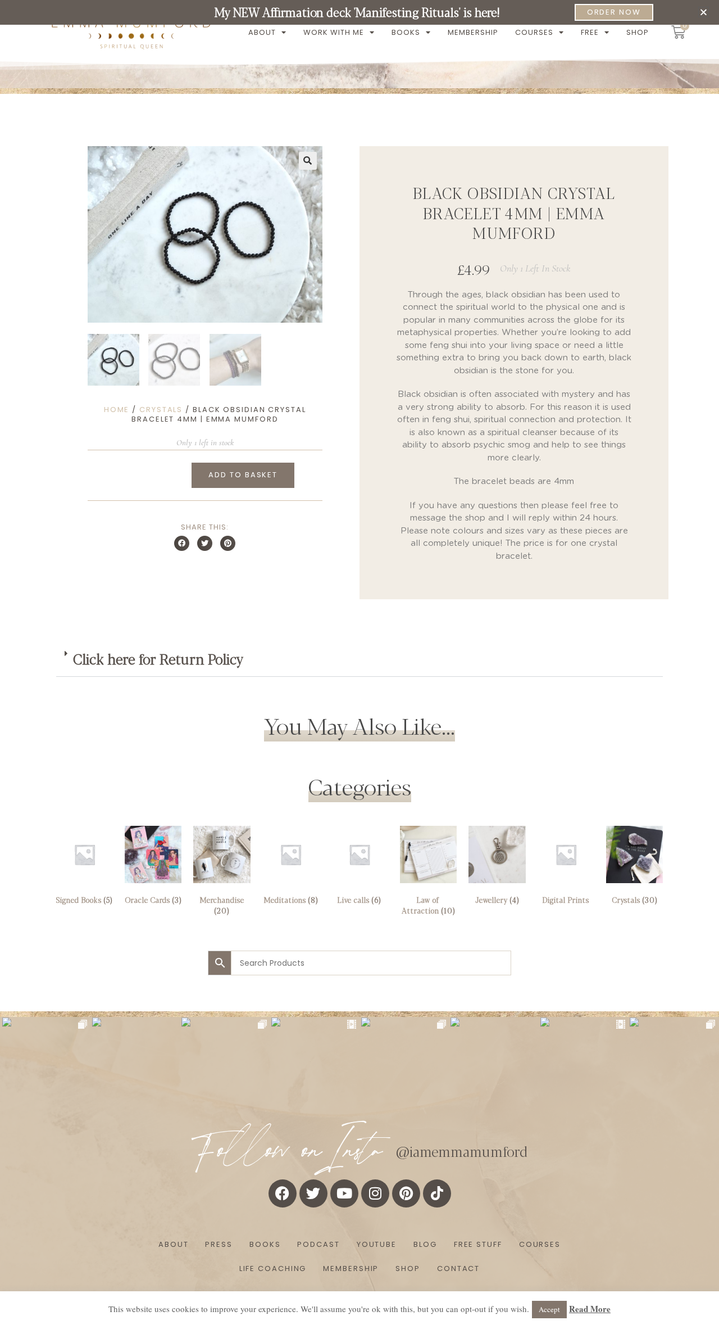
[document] (359, 662)
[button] (703, 12)
